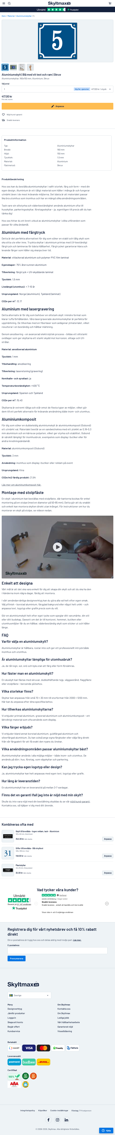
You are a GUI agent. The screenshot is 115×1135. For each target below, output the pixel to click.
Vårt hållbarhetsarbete (69, 1022)
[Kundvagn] (110, 3)
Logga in (12, 1017)
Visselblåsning (65, 1031)
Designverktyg (15, 1008)
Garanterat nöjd (65, 1026)
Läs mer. (77, 940)
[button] (25, 1084)
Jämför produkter (16, 1013)
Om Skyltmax (64, 1013)
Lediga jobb (63, 1017)
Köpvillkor (42, 1110)
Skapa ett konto (15, 1022)
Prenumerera (16, 958)
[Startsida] (57, 985)
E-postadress (13, 945)
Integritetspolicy (27, 1110)
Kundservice (14, 1031)
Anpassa (60, 106)
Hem (4, 16)
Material (11, 16)
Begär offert (14, 1026)
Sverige (17, 995)
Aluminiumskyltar (24, 16)
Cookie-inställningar (59, 1110)
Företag (75, 1110)
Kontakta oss (64, 1008)
